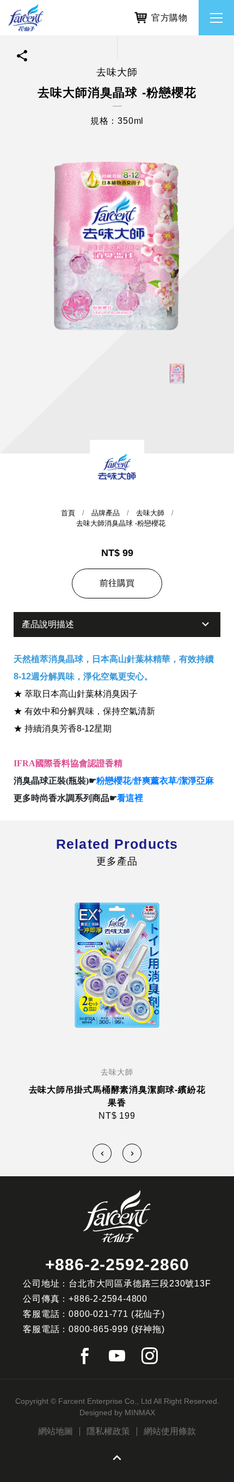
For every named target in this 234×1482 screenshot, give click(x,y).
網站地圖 (55, 1431)
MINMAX (140, 1412)
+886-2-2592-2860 (117, 1264)
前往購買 (117, 583)
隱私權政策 (108, 1431)
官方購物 (169, 17)
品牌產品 (105, 513)
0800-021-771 (98, 1314)
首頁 (68, 513)
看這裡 (130, 798)
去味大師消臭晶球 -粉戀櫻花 (120, 523)
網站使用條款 (170, 1431)
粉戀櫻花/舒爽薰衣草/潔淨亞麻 (155, 780)
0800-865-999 (98, 1329)
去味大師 (150, 513)
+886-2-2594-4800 (108, 1298)
